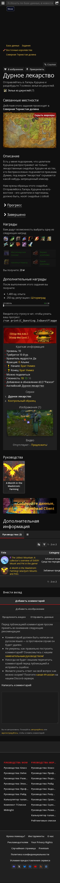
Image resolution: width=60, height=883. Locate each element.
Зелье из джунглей (19, 90)
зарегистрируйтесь (10, 733)
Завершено (16, 214)
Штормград (38, 297)
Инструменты (36, 836)
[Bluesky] (24, 866)
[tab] (12, 534)
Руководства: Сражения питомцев (44, 799)
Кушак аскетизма (44, 262)
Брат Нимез (28, 366)
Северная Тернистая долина (21, 54)
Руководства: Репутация (44, 794)
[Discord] (14, 866)
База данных (12, 45)
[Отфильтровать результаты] (44, 544)
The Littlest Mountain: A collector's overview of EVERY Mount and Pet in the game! (24, 560)
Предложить (39, 445)
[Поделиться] (57, 3)
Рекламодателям (18, 842)
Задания (26, 45)
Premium (44, 848)
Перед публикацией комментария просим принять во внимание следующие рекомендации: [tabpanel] (30, 678)
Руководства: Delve (15, 773)
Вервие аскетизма (44, 253)
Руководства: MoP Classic (44, 762)
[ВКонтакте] (46, 866)
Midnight (9, 810)
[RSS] (40, 866)
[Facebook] (30, 866)
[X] (19, 866)
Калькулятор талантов (17, 799)
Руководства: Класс (15, 767)
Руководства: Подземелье (44, 778)
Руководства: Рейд (15, 794)
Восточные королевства (19, 50)
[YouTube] (35, 866)
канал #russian (45, 674)
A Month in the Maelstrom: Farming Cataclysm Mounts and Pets (23, 570)
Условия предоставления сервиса (30, 860)
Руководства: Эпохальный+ (17, 783)
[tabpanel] (30, 563)
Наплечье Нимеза (19, 262)
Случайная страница (23, 848)
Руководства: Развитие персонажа (17, 778)
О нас (50, 836)
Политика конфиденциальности (30, 854)
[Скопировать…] (39, 544)
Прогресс (14, 205)
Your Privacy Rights (42, 842)
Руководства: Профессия (17, 788)
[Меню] (3, 3)
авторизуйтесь (37, 729)
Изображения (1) (30, 407)
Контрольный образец (22, 400)
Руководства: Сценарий (44, 804)
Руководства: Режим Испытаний (44, 810)
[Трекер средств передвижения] (30, 506)
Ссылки (51, 64)
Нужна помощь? (15, 836)
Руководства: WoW (16, 762)
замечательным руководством (24, 656)
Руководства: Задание (44, 788)
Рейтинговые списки (43, 820)
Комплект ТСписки (15, 804)
